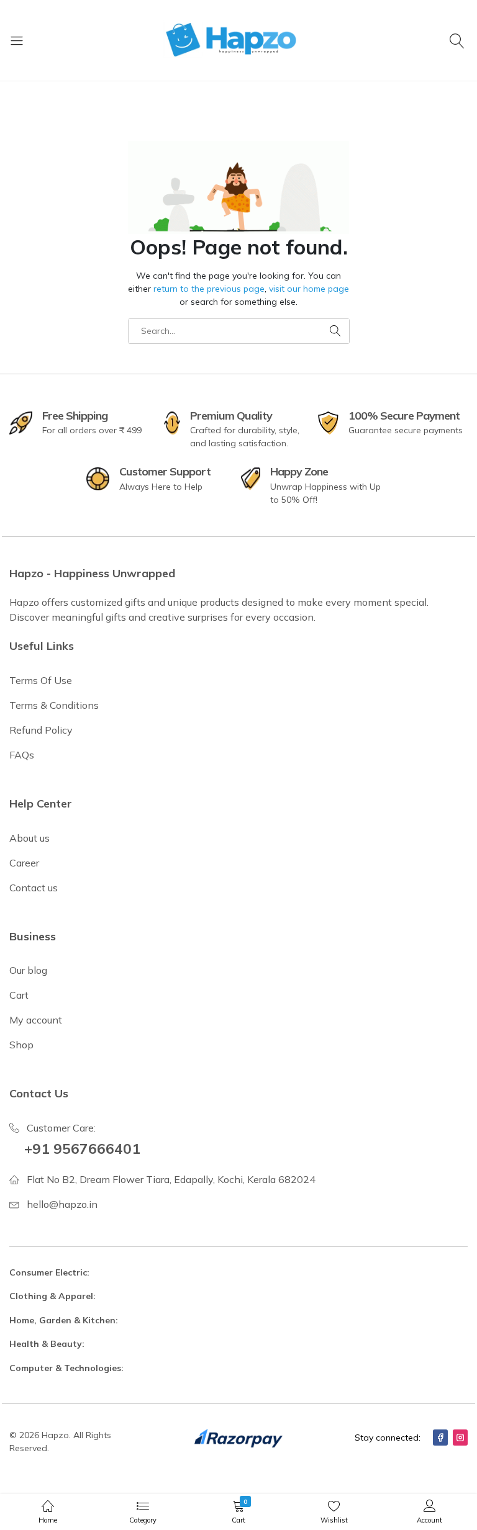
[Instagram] (460, 1437)
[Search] (459, 40)
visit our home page (309, 288)
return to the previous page (209, 288)
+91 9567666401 (82, 1149)
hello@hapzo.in (62, 1204)
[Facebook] (440, 1437)
